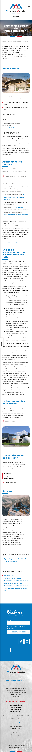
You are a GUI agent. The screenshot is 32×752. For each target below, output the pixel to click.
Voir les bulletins (21, 650)
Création (12, 747)
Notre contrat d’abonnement (16, 176)
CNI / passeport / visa (16, 726)
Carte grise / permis (16, 737)
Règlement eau (9, 575)
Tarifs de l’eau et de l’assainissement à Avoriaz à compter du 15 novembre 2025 (16, 588)
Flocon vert (16, 696)
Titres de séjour (16, 735)
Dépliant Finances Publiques (11, 242)
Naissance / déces (16, 730)
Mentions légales (19, 745)
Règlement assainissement (12, 578)
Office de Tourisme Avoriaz (16, 686)
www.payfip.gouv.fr (18, 207)
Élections (16, 732)
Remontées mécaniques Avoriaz (16, 690)
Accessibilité (16, 16)
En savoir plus (10, 421)
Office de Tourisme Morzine (16, 684)
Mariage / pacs (16, 728)
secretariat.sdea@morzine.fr (11, 127)
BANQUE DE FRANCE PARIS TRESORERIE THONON (16, 197)
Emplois (9, 745)
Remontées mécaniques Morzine (16, 688)
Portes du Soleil (16, 694)
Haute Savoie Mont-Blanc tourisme (16, 692)
